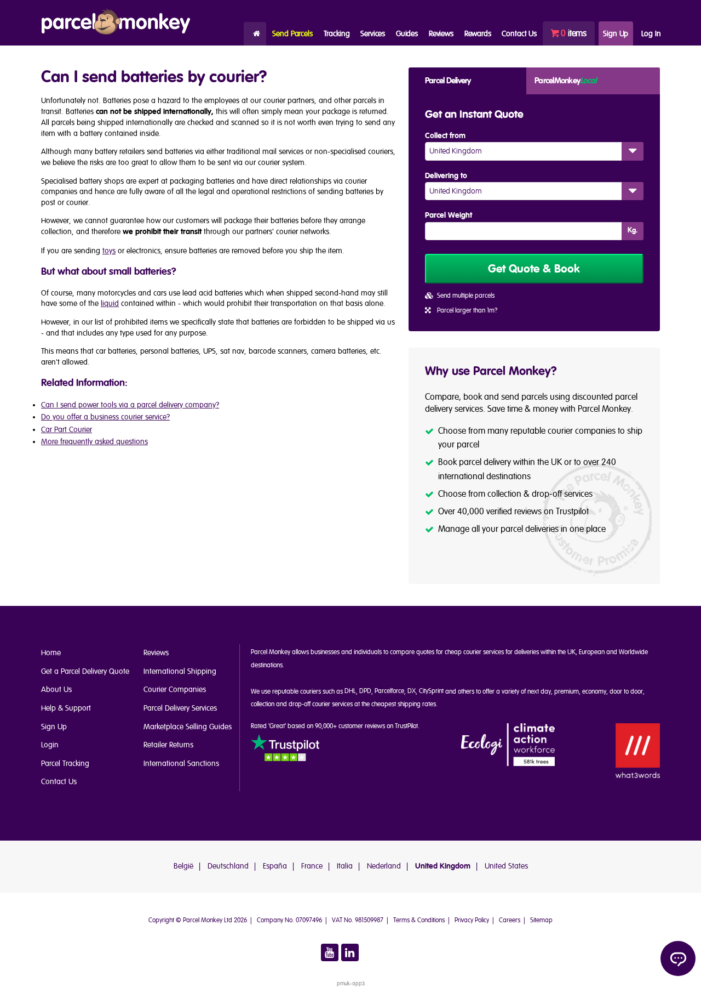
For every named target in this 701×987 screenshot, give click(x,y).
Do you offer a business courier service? (105, 417)
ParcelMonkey (565, 81)
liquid (110, 303)
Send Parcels (292, 33)
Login (50, 745)
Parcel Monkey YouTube (329, 952)
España (275, 866)
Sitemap (541, 920)
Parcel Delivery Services (180, 708)
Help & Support (66, 708)
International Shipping (179, 671)
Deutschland (228, 866)
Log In (650, 33)
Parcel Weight (448, 215)
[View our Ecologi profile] (508, 745)
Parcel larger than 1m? (467, 311)
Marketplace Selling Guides (187, 726)
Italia (345, 866)
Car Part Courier (66, 429)
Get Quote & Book (534, 269)
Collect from (445, 136)
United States (506, 866)
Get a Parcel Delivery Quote (85, 671)
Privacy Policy (472, 920)
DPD (365, 691)
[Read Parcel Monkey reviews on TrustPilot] (285, 749)
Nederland (384, 866)
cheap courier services (474, 652)
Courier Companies (174, 689)
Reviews (441, 33)
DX (411, 691)
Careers (509, 920)
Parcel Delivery (448, 81)
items (574, 33)
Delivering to (446, 176)
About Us (56, 689)
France (312, 866)
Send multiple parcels (466, 296)
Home (255, 34)
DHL (350, 691)
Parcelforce (389, 691)
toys (109, 251)
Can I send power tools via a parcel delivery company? (130, 405)
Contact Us (59, 781)
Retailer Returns (168, 745)
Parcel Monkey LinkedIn (350, 952)
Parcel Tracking (65, 763)
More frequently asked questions (94, 441)
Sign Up (615, 33)
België (183, 866)
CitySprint (431, 691)
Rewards (477, 33)
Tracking (337, 33)
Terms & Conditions (419, 920)
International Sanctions (181, 763)
